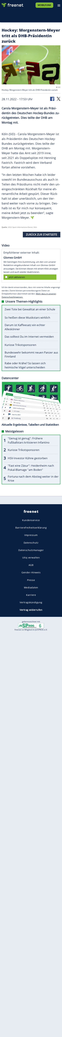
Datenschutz (31, 542)
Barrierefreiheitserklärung (31, 527)
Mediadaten (31, 587)
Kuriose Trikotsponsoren (20, 345)
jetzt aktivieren (17, 277)
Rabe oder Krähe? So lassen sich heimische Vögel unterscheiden (25, 365)
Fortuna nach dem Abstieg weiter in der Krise (33, 479)
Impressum (31, 535)
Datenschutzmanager (31, 550)
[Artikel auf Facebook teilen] (52, 98)
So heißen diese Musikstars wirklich (27, 317)
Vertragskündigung (31, 602)
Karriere (31, 594)
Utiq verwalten (31, 557)
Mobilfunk (44, 5)
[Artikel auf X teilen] (58, 98)
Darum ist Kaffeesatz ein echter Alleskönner (25, 327)
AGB (31, 565)
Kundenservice (31, 520)
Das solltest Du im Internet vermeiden (29, 336)
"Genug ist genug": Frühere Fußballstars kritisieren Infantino (28, 440)
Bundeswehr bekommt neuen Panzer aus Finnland (31, 354)
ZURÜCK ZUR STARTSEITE (41, 234)
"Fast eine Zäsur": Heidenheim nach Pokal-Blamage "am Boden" (31, 468)
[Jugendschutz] (31, 625)
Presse (31, 579)
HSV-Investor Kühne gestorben (27, 458)
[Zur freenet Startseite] (12, 4)
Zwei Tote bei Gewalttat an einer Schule (30, 309)
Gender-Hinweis (31, 572)
